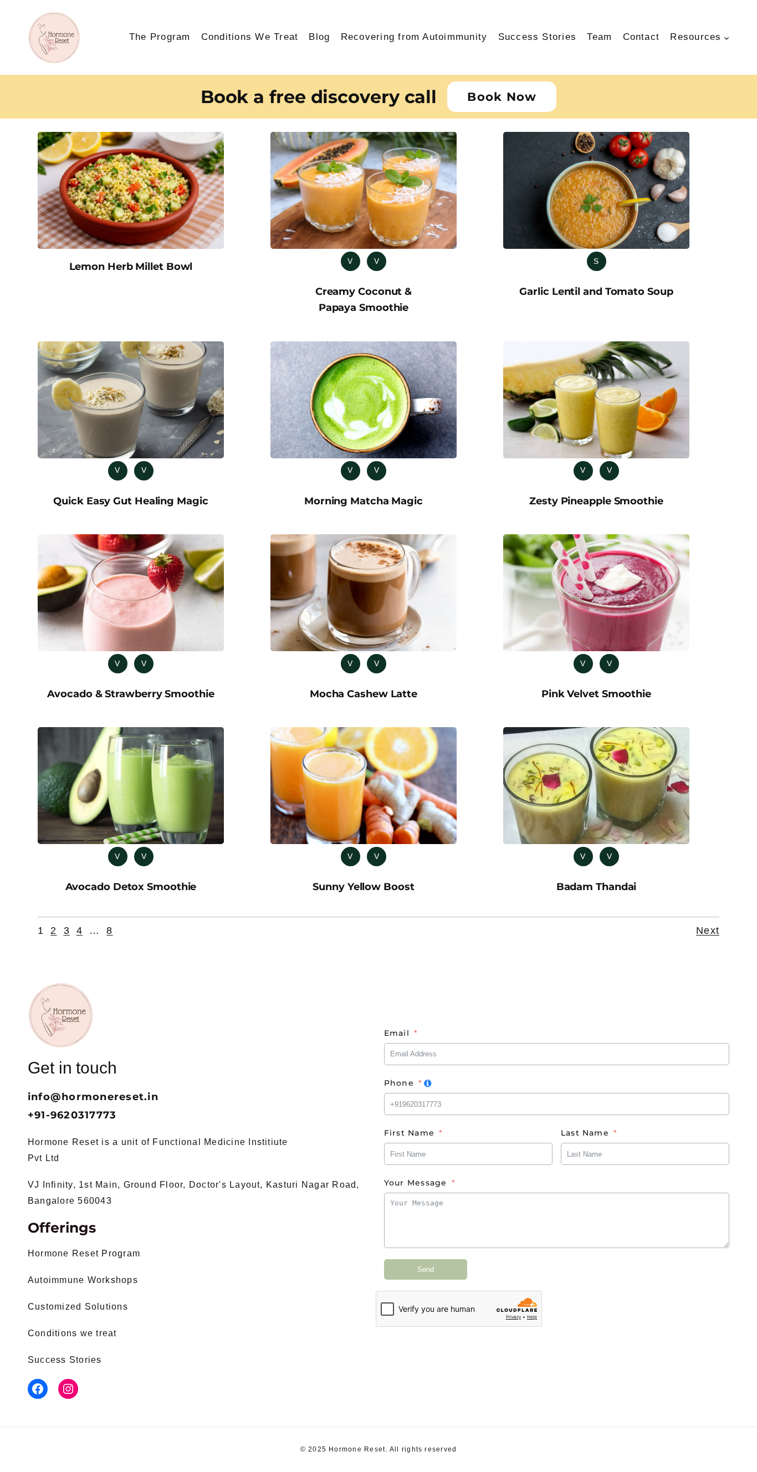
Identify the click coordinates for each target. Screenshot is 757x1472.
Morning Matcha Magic (363, 501)
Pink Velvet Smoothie (596, 694)
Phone (399, 1083)
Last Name (585, 1133)
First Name (409, 1133)
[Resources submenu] (726, 37)
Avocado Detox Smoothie (131, 887)
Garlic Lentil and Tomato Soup (596, 291)
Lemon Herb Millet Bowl (131, 266)
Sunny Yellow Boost (363, 887)
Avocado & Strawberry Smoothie (130, 694)
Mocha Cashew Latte (363, 694)
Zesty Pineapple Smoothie (596, 501)
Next (707, 930)
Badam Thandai (596, 887)
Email (397, 1033)
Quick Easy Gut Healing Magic (130, 501)
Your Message (415, 1183)
